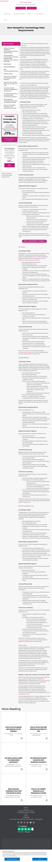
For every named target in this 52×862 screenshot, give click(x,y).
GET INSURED (20, 8)
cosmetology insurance (38, 233)
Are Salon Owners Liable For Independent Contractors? (11, 89)
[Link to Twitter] (21, 822)
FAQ (26, 814)
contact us (21, 699)
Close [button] (39, 859)
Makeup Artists (8, 73)
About (29, 13)
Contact (26, 807)
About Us (26, 809)
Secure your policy (45, 680)
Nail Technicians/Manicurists (11, 70)
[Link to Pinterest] (27, 822)
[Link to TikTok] (34, 822)
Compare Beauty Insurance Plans (26, 812)
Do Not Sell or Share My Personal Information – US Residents (26, 819)
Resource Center (19, 13)
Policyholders (39, 13)
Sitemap (26, 816)
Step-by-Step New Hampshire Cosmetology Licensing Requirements (11, 50)
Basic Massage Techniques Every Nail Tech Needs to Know (10, 101)
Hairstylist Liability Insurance (26, 810)
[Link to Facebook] (18, 822)
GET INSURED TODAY (34, 241)
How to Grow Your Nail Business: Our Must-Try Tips (10, 84)
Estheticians (7, 64)
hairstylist (41, 499)
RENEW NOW (32, 8)
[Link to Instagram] (24, 822)
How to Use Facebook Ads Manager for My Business (10, 78)
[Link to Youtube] (31, 822)
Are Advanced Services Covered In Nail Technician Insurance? (11, 95)
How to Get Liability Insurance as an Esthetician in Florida (10, 107)
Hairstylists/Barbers (9, 67)
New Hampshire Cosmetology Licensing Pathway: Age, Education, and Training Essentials (11, 58)
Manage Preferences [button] (12, 859)
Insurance (7, 13)
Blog (5, 19)
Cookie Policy (26, 817)
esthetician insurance (27, 352)
